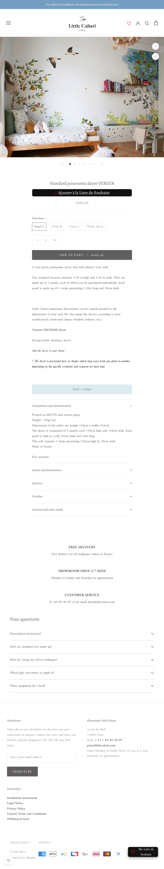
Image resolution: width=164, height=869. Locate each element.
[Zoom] (155, 46)
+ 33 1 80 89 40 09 (108, 740)
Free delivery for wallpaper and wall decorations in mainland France (82, 4)
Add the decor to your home (48, 351)
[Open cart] (156, 23)
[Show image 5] (89, 164)
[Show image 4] (84, 164)
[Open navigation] (8, 23)
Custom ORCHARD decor (49, 330)
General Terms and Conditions (26, 814)
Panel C (74, 226)
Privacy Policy (16, 808)
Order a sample (82, 389)
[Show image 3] (80, 164)
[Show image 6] (94, 164)
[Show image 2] (75, 164)
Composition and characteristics (51, 406)
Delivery (37, 483)
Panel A (39, 226)
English (44, 842)
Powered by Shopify (23, 858)
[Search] (147, 23)
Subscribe (22, 771)
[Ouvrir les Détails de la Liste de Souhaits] (131, 23)
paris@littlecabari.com (101, 745)
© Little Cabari (18, 851)
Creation (37, 496)
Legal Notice (15, 803)
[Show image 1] (70, 164)
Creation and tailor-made (47, 510)
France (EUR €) (19, 842)
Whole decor (95, 226)
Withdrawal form (18, 819)
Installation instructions (22, 798)
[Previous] (62, 164)
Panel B (57, 226)
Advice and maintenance (47, 470)
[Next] (101, 164)
